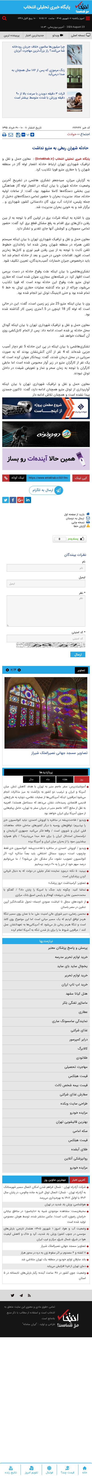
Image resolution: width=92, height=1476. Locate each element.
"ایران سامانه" (29, 1324)
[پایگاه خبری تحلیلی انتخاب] (82, 7)
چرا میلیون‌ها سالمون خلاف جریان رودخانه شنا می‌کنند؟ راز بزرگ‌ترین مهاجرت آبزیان (38, 49)
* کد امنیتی (78, 632)
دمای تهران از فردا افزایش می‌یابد (66, 1266)
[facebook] (13, 500)
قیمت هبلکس (78, 1076)
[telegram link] (21, 1295)
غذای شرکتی (79, 1030)
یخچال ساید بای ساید (72, 966)
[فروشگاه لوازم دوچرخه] (46, 434)
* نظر (82, 593)
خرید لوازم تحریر (76, 975)
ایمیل (82, 577)
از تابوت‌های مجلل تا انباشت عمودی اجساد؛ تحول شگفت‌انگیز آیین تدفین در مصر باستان (45, 904)
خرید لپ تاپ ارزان (75, 984)
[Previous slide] (19, 669)
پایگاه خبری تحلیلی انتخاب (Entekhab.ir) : (61, 159)
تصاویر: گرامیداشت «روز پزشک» (67, 883)
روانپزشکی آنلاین (76, 1158)
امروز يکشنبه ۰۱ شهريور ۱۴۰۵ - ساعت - (60, 18)
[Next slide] (7, 669)
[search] (5, 19)
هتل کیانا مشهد (77, 993)
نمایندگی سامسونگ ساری (70, 1021)
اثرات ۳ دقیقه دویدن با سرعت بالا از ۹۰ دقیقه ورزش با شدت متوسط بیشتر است (39, 96)
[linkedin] (27, 500)
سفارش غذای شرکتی (74, 1094)
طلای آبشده (79, 1149)
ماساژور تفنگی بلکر (75, 1003)
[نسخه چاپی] (4, 134)
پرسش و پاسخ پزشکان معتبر (68, 948)
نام (83, 561)
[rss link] (29, 1295)
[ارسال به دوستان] (10, 134)
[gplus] (20, 500)
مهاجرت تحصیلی (76, 1067)
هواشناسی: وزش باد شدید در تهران (65, 1204)
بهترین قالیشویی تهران (72, 1122)
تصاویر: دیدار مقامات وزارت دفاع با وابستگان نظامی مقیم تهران (43, 755)
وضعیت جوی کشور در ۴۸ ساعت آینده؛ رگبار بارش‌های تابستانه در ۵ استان (45, 1275)
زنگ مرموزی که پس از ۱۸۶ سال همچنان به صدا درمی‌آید (38, 72)
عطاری (83, 1012)
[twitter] (5, 500)
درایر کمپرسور (78, 1039)
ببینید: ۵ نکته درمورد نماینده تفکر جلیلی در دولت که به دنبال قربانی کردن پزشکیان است (45, 874)
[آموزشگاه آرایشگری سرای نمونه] (46, 459)
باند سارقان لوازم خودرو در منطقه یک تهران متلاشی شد (53, 1259)
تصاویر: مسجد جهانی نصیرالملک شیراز (63, 1246)
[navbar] (88, 18)
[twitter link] (12, 1295)
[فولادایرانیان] (46, 408)
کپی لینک (81, 478)
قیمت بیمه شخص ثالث (71, 1085)
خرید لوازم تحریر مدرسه (71, 957)
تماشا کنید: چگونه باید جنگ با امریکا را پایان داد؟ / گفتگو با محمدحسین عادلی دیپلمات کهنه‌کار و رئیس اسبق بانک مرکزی (45, 892)
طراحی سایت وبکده (74, 1103)
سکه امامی (80, 1131)
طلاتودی (82, 1057)
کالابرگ (83, 1048)
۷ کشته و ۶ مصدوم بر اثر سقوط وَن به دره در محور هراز (53, 1252)
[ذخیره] (18, 135)
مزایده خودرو (79, 1112)
